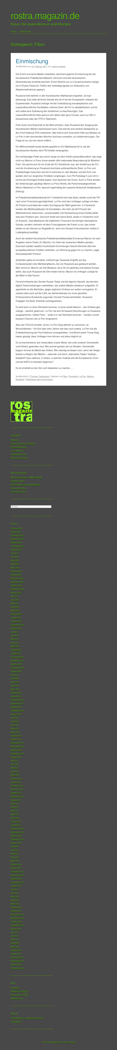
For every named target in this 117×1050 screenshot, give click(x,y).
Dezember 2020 (17, 657)
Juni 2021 (15, 635)
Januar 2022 (16, 617)
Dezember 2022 (17, 578)
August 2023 (16, 549)
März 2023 (15, 567)
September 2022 (17, 589)
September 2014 (17, 925)
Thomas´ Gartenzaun (40, 376)
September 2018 (17, 753)
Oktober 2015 (16, 878)
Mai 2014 (14, 939)
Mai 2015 (14, 896)
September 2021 (17, 624)
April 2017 (15, 814)
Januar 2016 (16, 867)
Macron (90, 376)
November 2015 (17, 875)
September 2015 (17, 882)
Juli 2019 (14, 717)
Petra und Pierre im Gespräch (23, 443)
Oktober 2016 (16, 835)
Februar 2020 (16, 692)
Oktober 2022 (16, 585)
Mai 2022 (14, 603)
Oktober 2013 (16, 964)
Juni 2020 (15, 678)
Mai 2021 (14, 639)
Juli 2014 (14, 932)
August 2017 (16, 800)
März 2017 (15, 817)
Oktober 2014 (16, 921)
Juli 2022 (14, 596)
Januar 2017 (16, 825)
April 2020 (15, 685)
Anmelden (15, 987)
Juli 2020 (14, 674)
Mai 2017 (14, 810)
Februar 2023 (16, 571)
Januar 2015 (16, 910)
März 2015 (15, 903)
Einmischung (32, 61)
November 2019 (17, 703)
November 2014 (17, 918)
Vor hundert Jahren (18, 488)
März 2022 (15, 610)
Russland (20, 379)
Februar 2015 (16, 907)
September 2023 (17, 546)
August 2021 (16, 628)
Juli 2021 (14, 631)
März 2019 (15, 732)
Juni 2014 (15, 935)
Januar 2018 (16, 782)
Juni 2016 (15, 850)
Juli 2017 (14, 803)
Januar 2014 (16, 953)
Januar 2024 (16, 531)
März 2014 (15, 946)
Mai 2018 (14, 767)
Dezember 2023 (17, 535)
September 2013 (17, 968)
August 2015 (16, 885)
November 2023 (17, 539)
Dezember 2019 (17, 699)
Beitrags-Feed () (19, 991)
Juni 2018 (15, 764)
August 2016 (16, 842)
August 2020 (16, 671)
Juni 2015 (15, 893)
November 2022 (17, 581)
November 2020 (17, 660)
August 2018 (16, 757)
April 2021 (15, 642)
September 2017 (17, 796)
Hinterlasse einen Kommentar (39, 379)
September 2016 (17, 839)
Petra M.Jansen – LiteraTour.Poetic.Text (27, 1018)
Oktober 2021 (16, 621)
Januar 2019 (16, 739)
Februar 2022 (16, 614)
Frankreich (73, 376)
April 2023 (15, 564)
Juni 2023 (15, 556)
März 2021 (15, 646)
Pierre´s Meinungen (19, 447)
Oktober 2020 (16, 664)
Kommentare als (20, 994)
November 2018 (17, 746)
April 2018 (15, 771)
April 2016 (15, 857)
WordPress (56, 1042)
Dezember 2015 (17, 871)
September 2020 (17, 667)
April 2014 (15, 943)
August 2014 (16, 928)
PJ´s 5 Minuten (17, 450)
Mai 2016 (14, 853)
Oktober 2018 (16, 749)
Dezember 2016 (17, 828)
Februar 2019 (16, 735)
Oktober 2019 (16, 707)
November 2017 (17, 789)
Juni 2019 (15, 721)
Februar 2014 (16, 950)
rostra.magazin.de (45, 15)
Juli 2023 (14, 553)
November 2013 (17, 960)
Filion (65, 376)
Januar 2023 (16, 574)
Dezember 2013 (17, 957)
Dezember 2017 (17, 785)
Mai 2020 (14, 682)
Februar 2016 (16, 864)
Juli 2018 (14, 760)
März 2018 (15, 775)
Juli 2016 (14, 846)
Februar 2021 (16, 649)
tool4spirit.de (16, 1021)
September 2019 (17, 710)
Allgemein (15, 439)
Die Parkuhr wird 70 (19, 491)
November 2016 (17, 832)
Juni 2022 (15, 599)
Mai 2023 (14, 560)
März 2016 (15, 860)
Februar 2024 (16, 528)
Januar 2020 (16, 696)
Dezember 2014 (17, 914)
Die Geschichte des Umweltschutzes (25, 484)
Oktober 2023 (16, 542)
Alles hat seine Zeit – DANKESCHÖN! (26, 477)
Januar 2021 (16, 653)
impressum (25, 31)
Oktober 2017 (16, 792)
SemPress (71, 1042)
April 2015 (15, 900)
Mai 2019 (14, 724)
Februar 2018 (16, 778)
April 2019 (15, 728)
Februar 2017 (16, 821)
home (13, 31)
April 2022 (15, 606)
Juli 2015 (14, 889)
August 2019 (16, 714)
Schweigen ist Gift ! (19, 454)
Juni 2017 (15, 807)
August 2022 (16, 592)
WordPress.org (17, 998)
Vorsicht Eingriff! (17, 480)
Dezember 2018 (17, 742)
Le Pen (82, 376)
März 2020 (15, 689)
